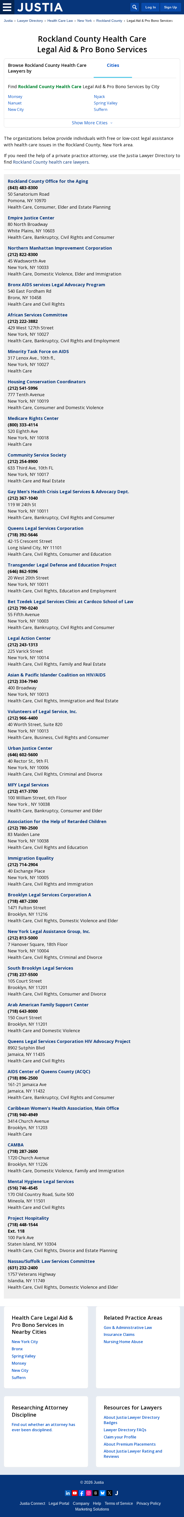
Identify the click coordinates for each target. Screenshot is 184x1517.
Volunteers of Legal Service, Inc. (42, 711)
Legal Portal (59, 1503)
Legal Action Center (29, 638)
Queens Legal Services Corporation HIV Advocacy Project (69, 1041)
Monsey (15, 96)
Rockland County (109, 21)
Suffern (100, 109)
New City (16, 109)
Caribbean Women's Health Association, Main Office (63, 1108)
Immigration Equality (30, 858)
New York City (25, 1341)
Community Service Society (37, 455)
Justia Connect (32, 1503)
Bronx (17, 1348)
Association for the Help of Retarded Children (57, 821)
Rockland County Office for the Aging (48, 181)
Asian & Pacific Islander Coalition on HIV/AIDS (56, 675)
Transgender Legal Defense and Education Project (62, 565)
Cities (113, 65)
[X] (109, 1493)
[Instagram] (89, 1493)
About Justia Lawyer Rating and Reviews (133, 1453)
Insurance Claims (119, 1334)
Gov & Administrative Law (128, 1327)
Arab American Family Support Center (48, 1005)
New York (84, 21)
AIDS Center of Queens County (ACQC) (49, 1071)
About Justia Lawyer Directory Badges (132, 1420)
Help (97, 1503)
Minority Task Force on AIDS (38, 351)
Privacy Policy (149, 1503)
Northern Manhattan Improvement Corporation (60, 248)
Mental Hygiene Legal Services (41, 1181)
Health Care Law (60, 21)
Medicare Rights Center (33, 418)
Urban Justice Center (30, 748)
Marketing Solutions (92, 1509)
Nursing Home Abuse (123, 1341)
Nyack (99, 96)
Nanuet (15, 103)
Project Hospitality (28, 1218)
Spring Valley (105, 103)
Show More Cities (90, 123)
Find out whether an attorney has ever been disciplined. (43, 1427)
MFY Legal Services (28, 785)
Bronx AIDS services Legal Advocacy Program (56, 284)
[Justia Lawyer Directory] (40, 7)
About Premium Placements (130, 1444)
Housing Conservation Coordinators (47, 381)
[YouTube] (75, 1493)
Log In (150, 7)
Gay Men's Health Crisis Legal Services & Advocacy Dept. (68, 491)
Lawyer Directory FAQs (125, 1429)
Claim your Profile (120, 1437)
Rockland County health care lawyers (51, 162)
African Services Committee (38, 315)
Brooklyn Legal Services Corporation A (49, 895)
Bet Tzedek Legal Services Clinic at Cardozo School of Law (70, 601)
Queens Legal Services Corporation (45, 528)
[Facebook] (82, 1493)
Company (81, 1503)
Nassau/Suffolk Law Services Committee (51, 1261)
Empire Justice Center (31, 218)
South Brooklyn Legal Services (40, 968)
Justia (8, 21)
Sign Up (170, 7)
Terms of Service (119, 1503)
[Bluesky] (102, 1493)
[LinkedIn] (68, 1493)
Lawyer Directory (30, 21)
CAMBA (15, 1145)
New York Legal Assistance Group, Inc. (49, 931)
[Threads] (95, 1493)
